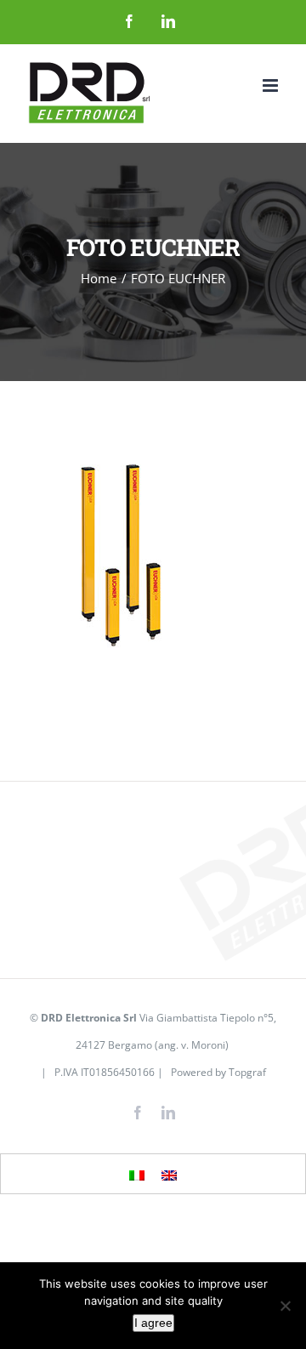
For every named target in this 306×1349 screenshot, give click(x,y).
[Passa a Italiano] (137, 1175)
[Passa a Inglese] (169, 1175)
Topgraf (247, 1072)
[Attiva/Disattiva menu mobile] (271, 85)
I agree (153, 1322)
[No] (284, 1305)
